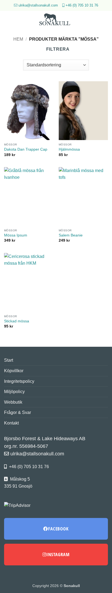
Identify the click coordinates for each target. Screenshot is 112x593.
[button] (7, 20)
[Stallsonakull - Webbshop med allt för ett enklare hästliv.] (56, 20)
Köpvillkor (13, 370)
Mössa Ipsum (15, 235)
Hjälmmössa (69, 149)
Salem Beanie (71, 235)
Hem (18, 39)
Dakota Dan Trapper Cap (25, 149)
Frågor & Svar (17, 412)
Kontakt (11, 423)
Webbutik (13, 402)
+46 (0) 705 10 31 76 (82, 5)
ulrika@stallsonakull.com (38, 5)
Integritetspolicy (19, 381)
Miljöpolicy (14, 391)
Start (8, 360)
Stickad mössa (16, 321)
